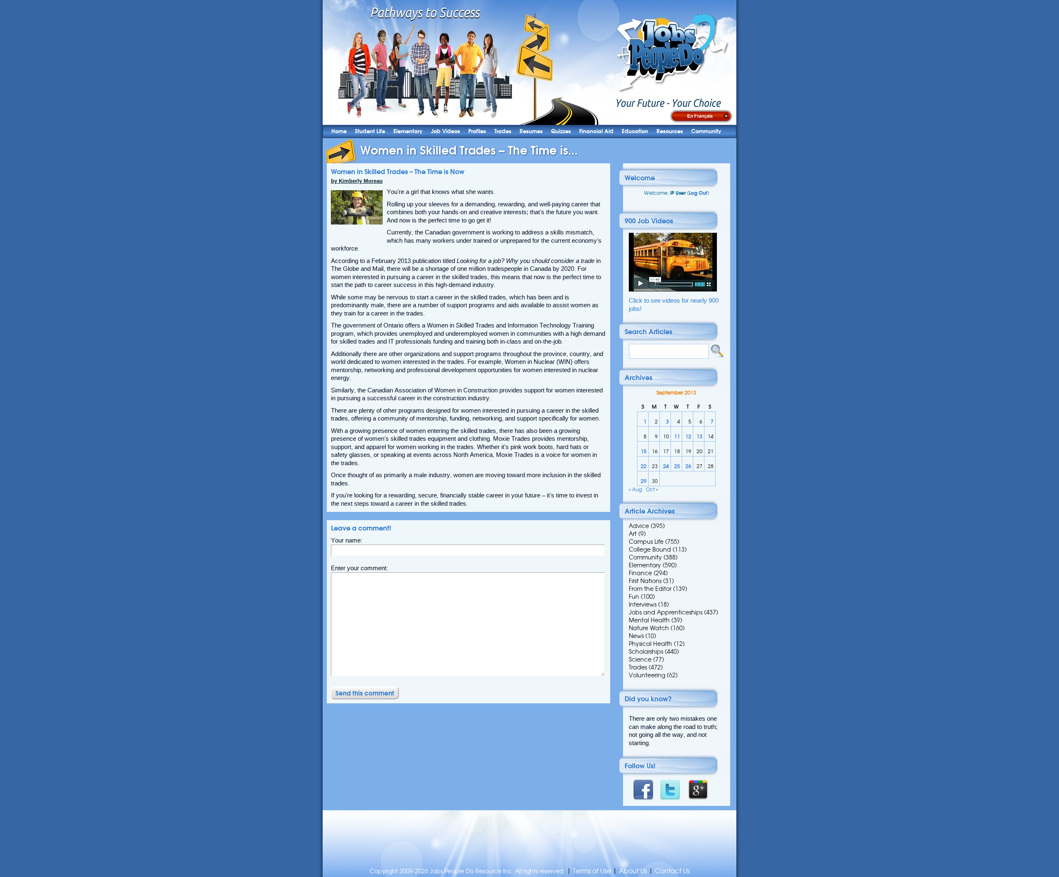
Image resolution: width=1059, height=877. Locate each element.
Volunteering (647, 675)
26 (688, 466)
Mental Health (649, 620)
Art (633, 534)
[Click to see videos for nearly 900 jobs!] (673, 290)
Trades (502, 131)
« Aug (635, 489)
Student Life (370, 131)
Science (640, 659)
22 (644, 466)
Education (635, 131)
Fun (634, 596)
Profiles (477, 131)
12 (688, 436)
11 (677, 436)
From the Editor (650, 589)
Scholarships (646, 651)
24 (666, 466)
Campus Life (646, 541)
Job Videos (445, 131)
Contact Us (672, 871)
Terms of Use (592, 871)
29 (644, 481)
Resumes (531, 131)
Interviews (642, 604)
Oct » (652, 489)
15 (644, 451)
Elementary (408, 131)
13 (699, 436)
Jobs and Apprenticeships (665, 612)
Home (339, 131)
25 (677, 466)
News (636, 636)
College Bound (650, 549)
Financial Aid (596, 131)
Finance (640, 573)
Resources (669, 131)
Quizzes (561, 131)
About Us (633, 871)
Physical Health (650, 644)
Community (706, 131)
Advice (639, 526)
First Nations (645, 581)
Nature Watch (649, 628)
